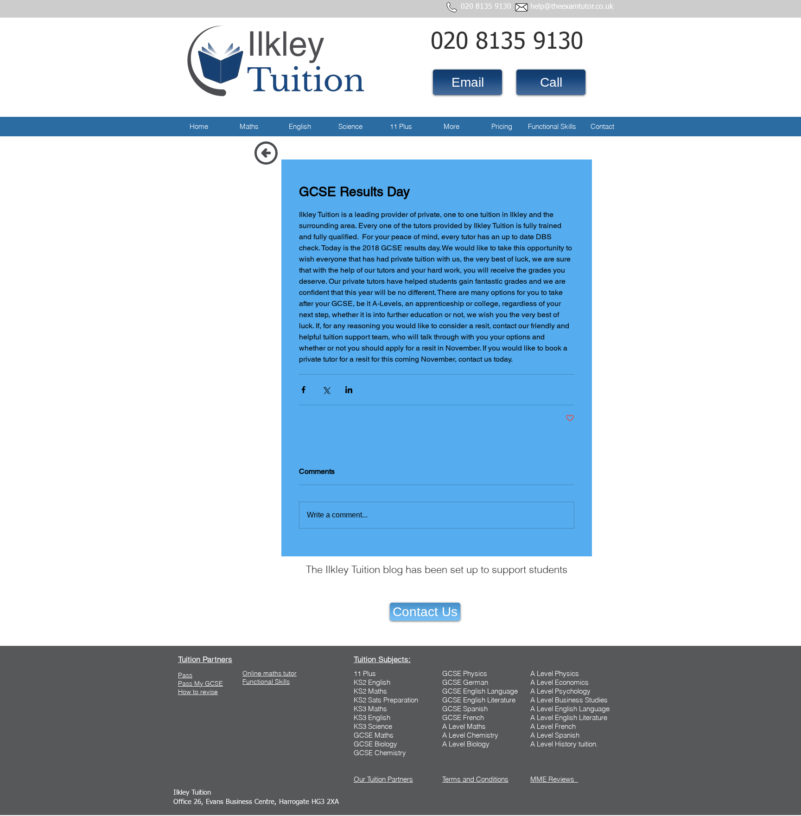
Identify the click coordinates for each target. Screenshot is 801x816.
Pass (185, 675)
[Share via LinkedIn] (348, 389)
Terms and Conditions (475, 779)
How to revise (198, 692)
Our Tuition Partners (383, 779)
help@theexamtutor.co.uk (571, 7)
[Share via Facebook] (303, 389)
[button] (249, 126)
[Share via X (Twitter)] (326, 389)
